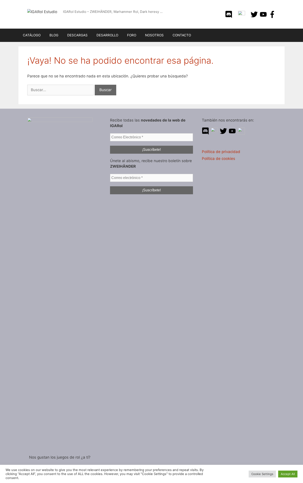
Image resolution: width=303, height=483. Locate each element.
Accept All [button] (288, 474)
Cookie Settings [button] (262, 474)
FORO (131, 35)
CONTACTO (182, 35)
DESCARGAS (77, 35)
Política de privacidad (221, 151)
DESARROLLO (107, 35)
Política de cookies (218, 158)
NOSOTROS (154, 35)
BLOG (53, 35)
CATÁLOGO (32, 35)
